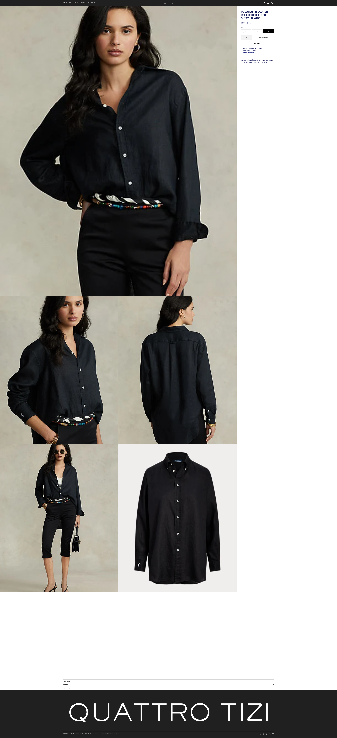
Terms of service (105, 733)
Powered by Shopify (78, 733)
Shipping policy (113, 733)
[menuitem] (65, 3)
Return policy (67, 681)
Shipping (65, 684)
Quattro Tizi (70, 733)
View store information (249, 52)
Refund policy (88, 733)
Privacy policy (96, 733)
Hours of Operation (68, 688)
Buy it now (257, 43)
